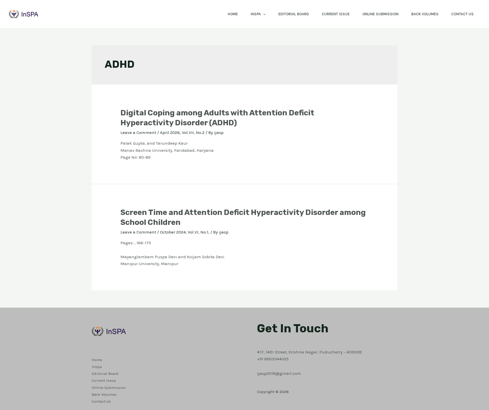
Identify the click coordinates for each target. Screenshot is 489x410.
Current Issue (336, 14)
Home (233, 14)
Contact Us (462, 14)
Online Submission (380, 14)
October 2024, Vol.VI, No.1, (184, 232)
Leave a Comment (138, 132)
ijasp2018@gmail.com (279, 373)
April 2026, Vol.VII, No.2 (182, 132)
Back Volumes (425, 14)
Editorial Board (293, 14)
